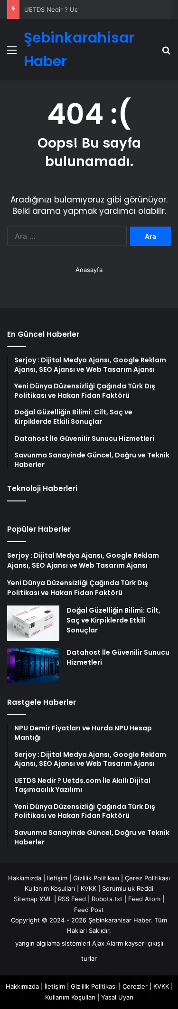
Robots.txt (107, 899)
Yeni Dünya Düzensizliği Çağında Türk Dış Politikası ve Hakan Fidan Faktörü (77, 587)
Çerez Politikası (147, 878)
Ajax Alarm (107, 943)
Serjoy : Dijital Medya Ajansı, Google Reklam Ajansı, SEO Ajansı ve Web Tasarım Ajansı (83, 560)
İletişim (57, 878)
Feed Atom (144, 899)
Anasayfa (89, 269)
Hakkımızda (24, 878)
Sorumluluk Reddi (127, 888)
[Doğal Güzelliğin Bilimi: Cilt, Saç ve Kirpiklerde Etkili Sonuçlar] (33, 623)
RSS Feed (72, 899)
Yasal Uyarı (117, 997)
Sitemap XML (33, 899)
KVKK (88, 888)
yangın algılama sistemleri (52, 943)
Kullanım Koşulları (50, 888)
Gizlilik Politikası (96, 878)
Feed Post (89, 909)
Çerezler (135, 986)
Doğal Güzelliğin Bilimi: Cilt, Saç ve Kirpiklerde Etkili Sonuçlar (113, 620)
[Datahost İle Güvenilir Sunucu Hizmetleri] (33, 665)
